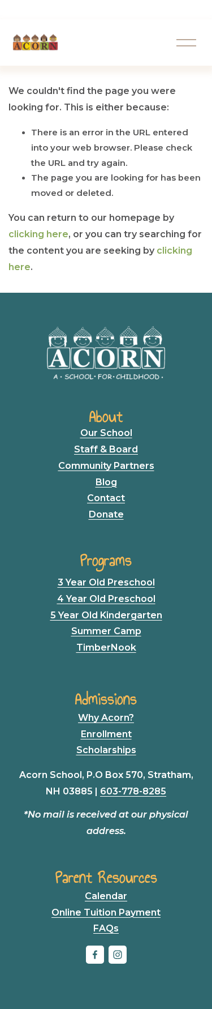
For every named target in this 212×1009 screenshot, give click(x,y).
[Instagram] (118, 955)
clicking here (38, 234)
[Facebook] (95, 955)
